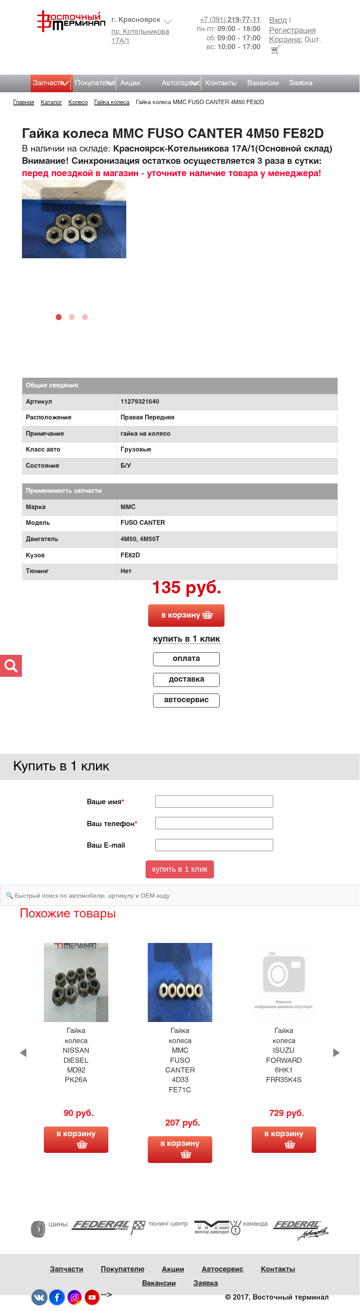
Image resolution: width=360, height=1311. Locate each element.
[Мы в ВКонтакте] (39, 1297)
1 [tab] (61, 316)
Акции (130, 83)
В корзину (76, 1134)
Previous (23, 1052)
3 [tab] (87, 316)
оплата (186, 659)
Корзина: (286, 40)
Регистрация (292, 31)
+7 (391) (230, 20)
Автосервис (181, 83)
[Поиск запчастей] (11, 666)
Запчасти (48, 83)
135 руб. (186, 589)
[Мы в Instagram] (74, 1297)
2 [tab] (74, 316)
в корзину (180, 615)
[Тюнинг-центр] (180, 1228)
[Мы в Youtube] (92, 1297)
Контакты (221, 83)
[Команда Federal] (279, 1230)
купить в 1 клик (186, 639)
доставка (186, 679)
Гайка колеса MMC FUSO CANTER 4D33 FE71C (180, 1060)
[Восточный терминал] (68, 21)
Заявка (301, 83)
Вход (278, 21)
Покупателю (95, 83)
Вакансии (263, 83)
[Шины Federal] (80, 1229)
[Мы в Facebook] (57, 1297)
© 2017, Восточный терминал (277, 1297)
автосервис (186, 700)
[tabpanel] (74, 219)
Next (336, 1052)
